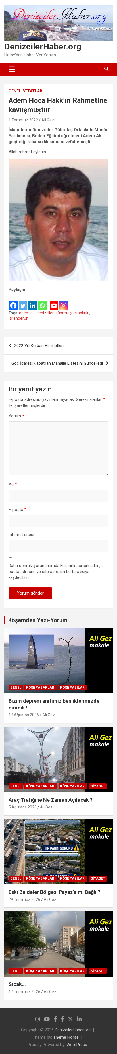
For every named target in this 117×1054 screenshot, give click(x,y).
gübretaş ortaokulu (72, 313)
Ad (13, 484)
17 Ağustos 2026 (24, 715)
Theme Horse (66, 1037)
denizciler (45, 313)
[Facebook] (13, 302)
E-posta (17, 509)
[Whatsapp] (42, 302)
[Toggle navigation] (11, 69)
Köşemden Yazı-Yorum (37, 620)
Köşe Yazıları (73, 688)
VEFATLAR (32, 91)
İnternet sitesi (21, 534)
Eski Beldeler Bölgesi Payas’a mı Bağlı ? (54, 892)
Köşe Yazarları (40, 688)
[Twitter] (23, 302)
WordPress (76, 1044)
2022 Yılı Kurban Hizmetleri (39, 345)
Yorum (16, 415)
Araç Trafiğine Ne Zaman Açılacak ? (51, 800)
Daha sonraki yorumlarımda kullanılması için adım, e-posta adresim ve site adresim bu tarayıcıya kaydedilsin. (57, 571)
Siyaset (98, 786)
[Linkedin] (32, 302)
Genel (15, 91)
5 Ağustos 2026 (23, 807)
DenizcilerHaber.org (42, 46)
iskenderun (18, 318)
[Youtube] (54, 302)
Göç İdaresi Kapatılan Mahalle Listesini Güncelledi (57, 363)
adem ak (27, 313)
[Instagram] (63, 302)
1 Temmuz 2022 (23, 120)
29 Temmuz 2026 (24, 899)
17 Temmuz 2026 (24, 991)
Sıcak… (17, 984)
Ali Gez (47, 120)
